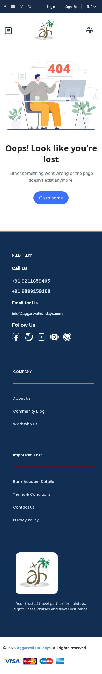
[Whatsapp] (67, 337)
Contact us (24, 507)
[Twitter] (29, 337)
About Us (22, 398)
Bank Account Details (33, 481)
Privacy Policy (26, 520)
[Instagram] (54, 337)
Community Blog (29, 411)
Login (51, 6)
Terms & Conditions (32, 494)
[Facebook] (16, 337)
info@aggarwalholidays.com (37, 313)
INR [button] (90, 6)
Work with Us (25, 424)
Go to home (51, 198)
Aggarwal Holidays (34, 647)
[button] (89, 30)
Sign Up (71, 6)
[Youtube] (41, 337)
